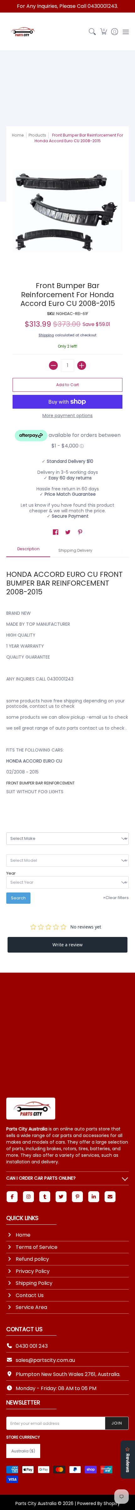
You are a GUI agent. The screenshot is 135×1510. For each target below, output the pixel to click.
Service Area (31, 1307)
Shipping (46, 335)
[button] (103, 31)
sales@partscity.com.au (45, 1360)
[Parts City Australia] (22, 31)
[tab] (28, 551)
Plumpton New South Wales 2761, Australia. (68, 1374)
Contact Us (30, 1295)
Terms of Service (36, 1247)
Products (37, 135)
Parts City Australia (36, 1503)
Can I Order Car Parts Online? (41, 1178)
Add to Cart (67, 384)
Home (18, 135)
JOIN (116, 1423)
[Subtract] (53, 365)
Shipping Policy (34, 1283)
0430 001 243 (32, 1346)
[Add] (81, 365)
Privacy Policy (33, 1271)
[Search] (92, 31)
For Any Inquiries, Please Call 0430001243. (67, 6)
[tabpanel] (67, 684)
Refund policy (32, 1259)
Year (11, 873)
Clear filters (116, 898)
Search (18, 898)
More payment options (67, 416)
